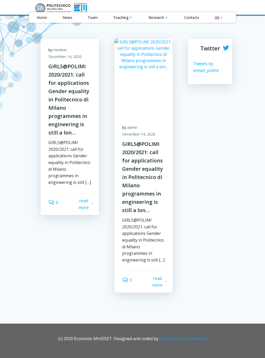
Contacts (191, 17)
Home (42, 17)
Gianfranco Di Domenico (183, 338)
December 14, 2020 (65, 56)
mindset (60, 49)
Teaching (120, 17)
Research (156, 17)
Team (93, 17)
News (67, 17)
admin (132, 127)
